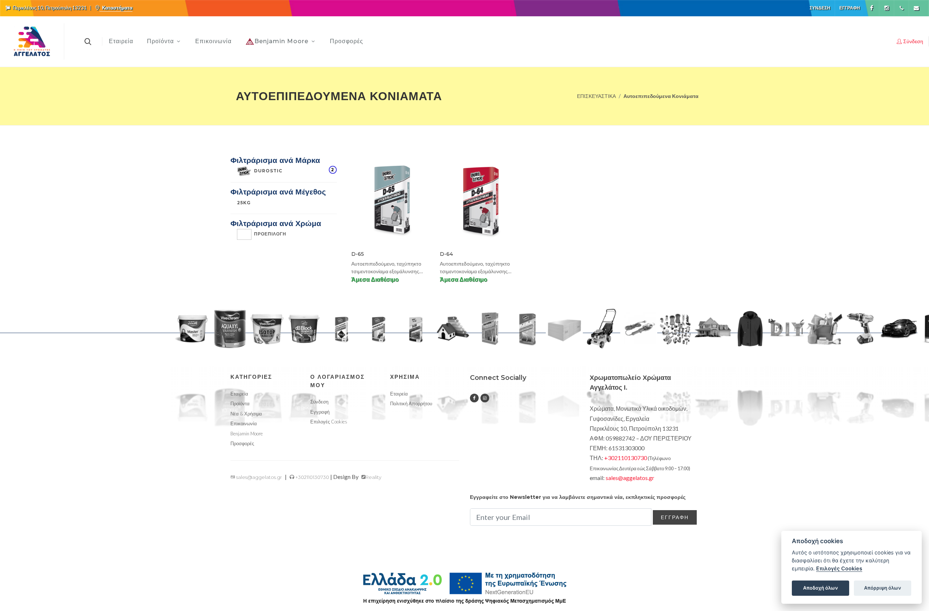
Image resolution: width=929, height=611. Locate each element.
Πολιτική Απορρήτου (411, 403)
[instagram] (484, 398)
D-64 (446, 254)
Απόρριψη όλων (882, 588)
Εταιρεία (239, 394)
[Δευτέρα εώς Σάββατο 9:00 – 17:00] (901, 8)
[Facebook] (871, 8)
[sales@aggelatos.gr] (916, 8)
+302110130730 (311, 477)
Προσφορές (242, 443)
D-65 (357, 254)
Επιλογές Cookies (839, 568)
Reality (373, 477)
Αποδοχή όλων (820, 588)
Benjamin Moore (246, 433)
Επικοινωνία (243, 423)
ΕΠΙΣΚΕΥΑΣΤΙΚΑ (596, 96)
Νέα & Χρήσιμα (246, 414)
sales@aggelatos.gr (258, 477)
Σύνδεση (820, 8)
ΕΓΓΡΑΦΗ (675, 517)
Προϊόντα (240, 403)
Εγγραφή (849, 8)
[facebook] (474, 398)
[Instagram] (886, 8)
